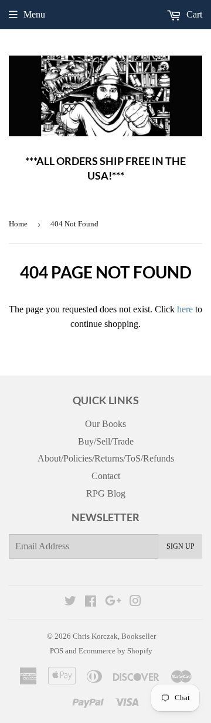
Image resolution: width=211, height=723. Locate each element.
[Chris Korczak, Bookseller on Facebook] (90, 602)
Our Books (105, 424)
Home (18, 223)
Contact (105, 476)
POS (56, 650)
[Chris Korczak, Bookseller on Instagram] (135, 602)
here (185, 309)
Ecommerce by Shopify (115, 650)
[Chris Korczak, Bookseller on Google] (113, 602)
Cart (193, 14)
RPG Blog (105, 493)
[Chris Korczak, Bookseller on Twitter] (70, 602)
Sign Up (180, 546)
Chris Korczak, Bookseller (114, 636)
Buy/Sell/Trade (106, 441)
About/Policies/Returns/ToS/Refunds (106, 458)
